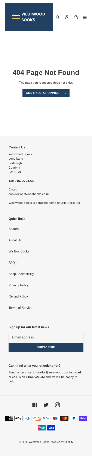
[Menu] (84, 17)
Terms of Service (20, 308)
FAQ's (13, 262)
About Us (15, 240)
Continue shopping (43, 93)
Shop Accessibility (21, 274)
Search (14, 229)
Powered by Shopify (61, 442)
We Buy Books (19, 251)
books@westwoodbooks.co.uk (29, 194)
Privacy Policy (19, 285)
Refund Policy (18, 296)
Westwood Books (39, 442)
